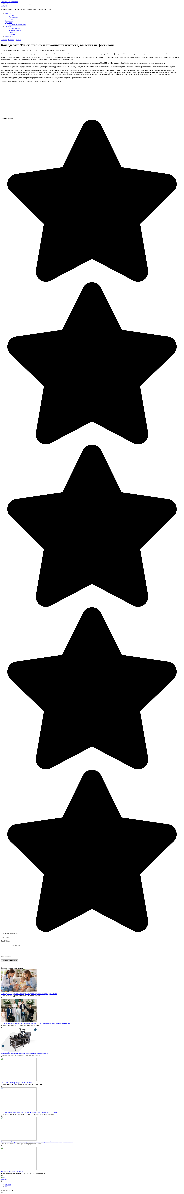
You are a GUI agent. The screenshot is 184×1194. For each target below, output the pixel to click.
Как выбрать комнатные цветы (12, 1171)
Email (3, 941)
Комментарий (6, 957)
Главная (8, 1185)
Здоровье (8, 23)
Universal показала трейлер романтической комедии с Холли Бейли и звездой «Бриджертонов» (35, 1023)
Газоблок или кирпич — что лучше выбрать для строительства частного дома (29, 1112)
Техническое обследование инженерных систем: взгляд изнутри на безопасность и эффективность (37, 1142)
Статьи (11, 19)
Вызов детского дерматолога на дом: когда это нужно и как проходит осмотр (29, 994)
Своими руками (15, 30)
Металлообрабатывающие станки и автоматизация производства (24, 1053)
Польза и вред (14, 28)
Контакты (8, 1187)
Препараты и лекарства (17, 25)
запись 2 (4, 1179)
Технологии (13, 17)
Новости (8, 13)
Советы (8, 26)
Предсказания (10, 36)
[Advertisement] (65, 101)
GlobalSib (4, 6)
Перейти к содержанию (9, 2)
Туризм (12, 34)
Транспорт (13, 32)
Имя (3, 937)
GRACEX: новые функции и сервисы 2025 (16, 1083)
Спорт (11, 15)
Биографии (9, 21)
